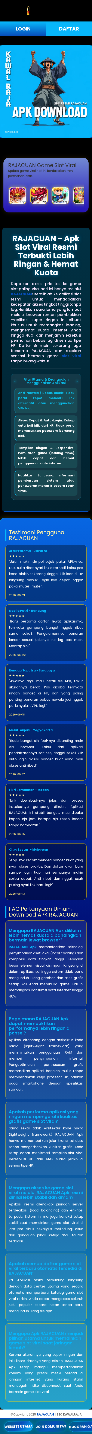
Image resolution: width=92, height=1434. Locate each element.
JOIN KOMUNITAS (51, 1426)
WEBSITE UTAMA (18, 1426)
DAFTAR (69, 28)
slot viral (71, 355)
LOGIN (23, 28)
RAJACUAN (21, 294)
